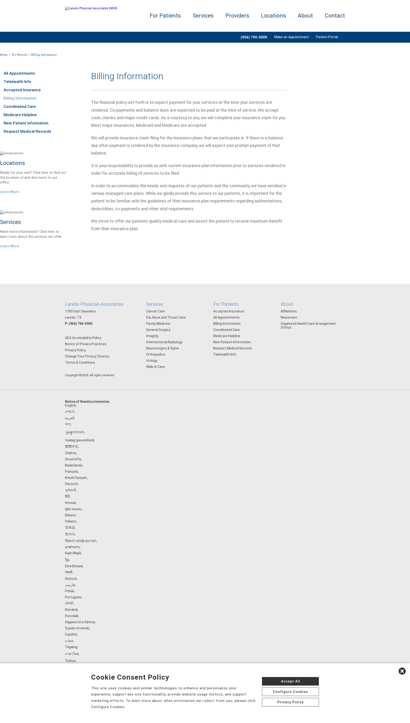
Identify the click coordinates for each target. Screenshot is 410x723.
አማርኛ (70, 411)
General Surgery (158, 330)
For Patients (165, 16)
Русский (71, 616)
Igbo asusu (73, 509)
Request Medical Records (27, 131)
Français (71, 471)
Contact (335, 16)
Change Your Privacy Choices (87, 356)
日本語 (70, 527)
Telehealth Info (17, 81)
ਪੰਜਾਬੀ (69, 603)
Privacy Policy (75, 350)
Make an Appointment (291, 37)
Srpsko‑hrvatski (77, 628)
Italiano (70, 521)
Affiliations (289, 311)
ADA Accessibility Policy (83, 338)
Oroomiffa (73, 459)
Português (73, 597)
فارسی (70, 585)
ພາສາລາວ (72, 547)
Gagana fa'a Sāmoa (80, 622)
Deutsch (71, 484)
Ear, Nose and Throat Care (166, 317)
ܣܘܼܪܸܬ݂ (69, 640)
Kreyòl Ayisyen (76, 478)
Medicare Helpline (20, 114)
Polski (69, 591)
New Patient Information (26, 123)
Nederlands (73, 465)
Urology (152, 360)
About (305, 16)
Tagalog (71, 647)
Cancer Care (155, 311)
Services (203, 16)
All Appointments (19, 73)
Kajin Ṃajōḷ (73, 553)
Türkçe (70, 661)
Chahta (70, 453)
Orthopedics (155, 354)
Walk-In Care (155, 367)
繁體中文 (71, 446)
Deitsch (71, 579)
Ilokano (70, 515)
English (70, 405)
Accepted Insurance (22, 89)
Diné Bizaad (74, 566)
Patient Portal (327, 37)
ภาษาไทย (72, 654)
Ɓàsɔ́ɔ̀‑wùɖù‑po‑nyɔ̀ (80, 541)
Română (71, 610)
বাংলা (67, 424)
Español (71, 634)
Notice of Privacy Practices (86, 344)
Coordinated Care (20, 106)
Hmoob (70, 503)
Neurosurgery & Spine (162, 348)
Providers (237, 16)
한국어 (70, 534)
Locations (273, 16)
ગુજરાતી (70, 490)
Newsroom (289, 317)
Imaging (152, 336)
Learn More (9, 192)
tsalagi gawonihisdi (79, 440)
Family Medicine (158, 323)
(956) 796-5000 (80, 323)
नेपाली (68, 572)
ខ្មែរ (67, 560)
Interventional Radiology (164, 342)
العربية (69, 418)
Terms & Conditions (80, 362)
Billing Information (20, 98)
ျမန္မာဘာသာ (74, 432)
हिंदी (67, 496)
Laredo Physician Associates (94, 304)
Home (4, 54)
